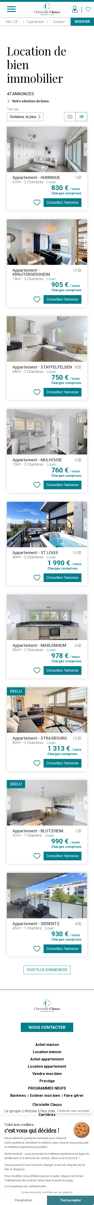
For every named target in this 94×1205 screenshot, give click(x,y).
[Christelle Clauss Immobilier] (47, 1005)
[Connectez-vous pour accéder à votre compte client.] (74, 9)
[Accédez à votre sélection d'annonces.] (88, 9)
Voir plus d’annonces (47, 970)
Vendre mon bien (47, 1074)
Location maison (47, 1052)
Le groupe (13, 1111)
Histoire (31, 1111)
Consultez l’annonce (62, 202)
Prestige (47, 1081)
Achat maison (47, 1044)
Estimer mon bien (45, 1095)
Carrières (47, 1114)
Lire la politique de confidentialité (25, 1186)
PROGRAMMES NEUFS (47, 1088)
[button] (47, 101)
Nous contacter (47, 1027)
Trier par (13, 109)
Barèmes (18, 1095)
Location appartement (47, 1066)
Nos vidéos (50, 1111)
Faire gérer (74, 1095)
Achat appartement (47, 1059)
